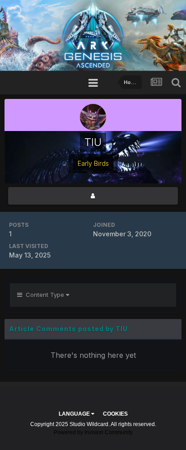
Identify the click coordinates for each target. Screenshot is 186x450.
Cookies (115, 414)
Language (75, 414)
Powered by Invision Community (93, 432)
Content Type (44, 294)
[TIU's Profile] (93, 196)
